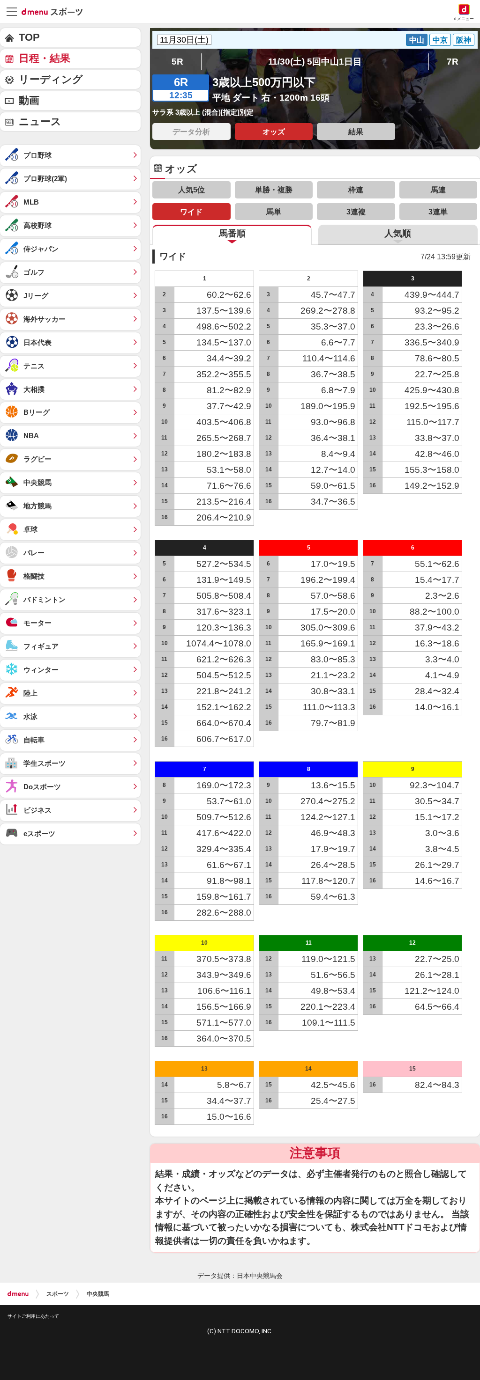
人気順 (397, 233)
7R (452, 61)
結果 (355, 131)
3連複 (356, 211)
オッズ (273, 131)
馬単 (273, 211)
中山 (416, 40)
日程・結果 (44, 58)
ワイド (191, 211)
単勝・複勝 (273, 189)
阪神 (463, 40)
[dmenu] (18, 1294)
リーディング (51, 79)
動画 (29, 100)
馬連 (438, 189)
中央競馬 (98, 1294)
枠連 (355, 189)
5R (177, 61)
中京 (440, 40)
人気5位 (191, 189)
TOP (29, 37)
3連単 (438, 211)
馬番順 (232, 233)
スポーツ (57, 1294)
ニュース (40, 121)
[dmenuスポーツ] (56, 11)
